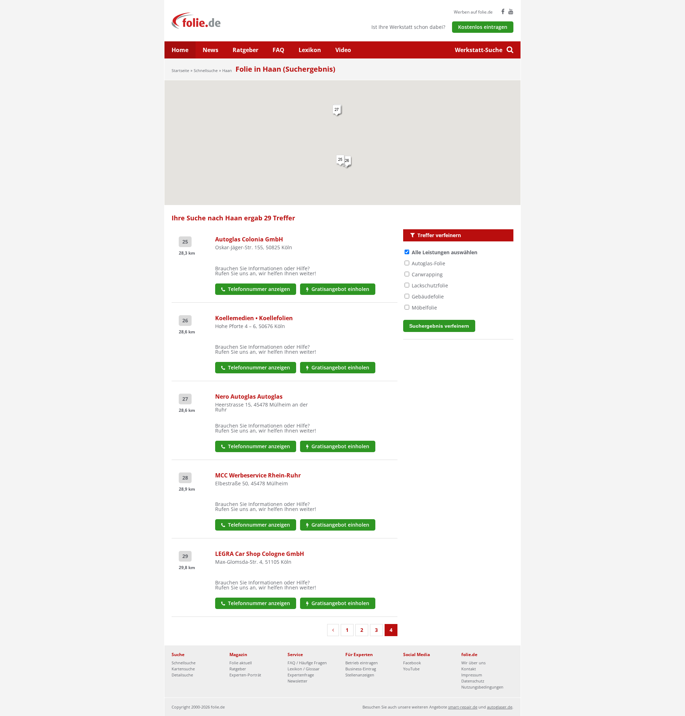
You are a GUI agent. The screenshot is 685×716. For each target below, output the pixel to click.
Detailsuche (182, 674)
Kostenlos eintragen (482, 27)
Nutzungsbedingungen (482, 687)
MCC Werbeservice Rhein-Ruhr (258, 475)
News (210, 50)
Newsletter (298, 681)
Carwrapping (427, 274)
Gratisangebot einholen (339, 289)
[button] (347, 162)
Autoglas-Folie (428, 263)
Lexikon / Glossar (304, 668)
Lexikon (310, 50)
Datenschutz (472, 681)
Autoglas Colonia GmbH (249, 239)
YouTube (411, 668)
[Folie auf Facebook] (502, 11)
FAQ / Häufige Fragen (307, 662)
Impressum (471, 674)
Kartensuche (183, 668)
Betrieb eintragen (361, 662)
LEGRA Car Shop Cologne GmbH (259, 554)
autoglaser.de (499, 707)
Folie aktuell (240, 662)
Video (343, 50)
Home (180, 50)
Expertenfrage (301, 674)
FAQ (278, 50)
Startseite (180, 70)
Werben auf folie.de (473, 12)
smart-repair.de (462, 707)
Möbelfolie (424, 307)
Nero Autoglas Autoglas (249, 396)
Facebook (412, 662)
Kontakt (468, 668)
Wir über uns (473, 662)
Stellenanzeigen (359, 674)
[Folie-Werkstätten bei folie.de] (215, 20)
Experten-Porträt (245, 674)
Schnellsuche (206, 70)
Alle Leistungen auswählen (444, 252)
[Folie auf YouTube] (510, 11)
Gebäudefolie (428, 296)
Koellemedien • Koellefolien (254, 318)
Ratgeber (245, 50)
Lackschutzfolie (430, 285)
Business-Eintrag (360, 668)
